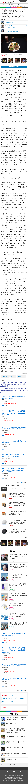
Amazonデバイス (4, 489)
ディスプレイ (17, 488)
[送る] (15, 16)
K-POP (11, 701)
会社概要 (14, 775)
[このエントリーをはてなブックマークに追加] (23, 16)
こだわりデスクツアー (7, 698)
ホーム (3, 4)
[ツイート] (8, 16)
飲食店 (13, 376)
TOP (14, 768)
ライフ (25, 4)
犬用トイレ (24, 488)
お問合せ (5, 775)
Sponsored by (17, 482)
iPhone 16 (12, 695)
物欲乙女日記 (6, 376)
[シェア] (12, 16)
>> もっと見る (23, 537)
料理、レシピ (22, 376)
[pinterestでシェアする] (19, 16)
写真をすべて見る (15, 66)
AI (15, 698)
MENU (22, 1)
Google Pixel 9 (21, 698)
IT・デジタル (8, 4)
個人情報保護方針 (20, 775)
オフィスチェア (10, 489)
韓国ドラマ (4, 701)
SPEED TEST (14, 4)
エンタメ (19, 4)
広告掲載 (10, 775)
